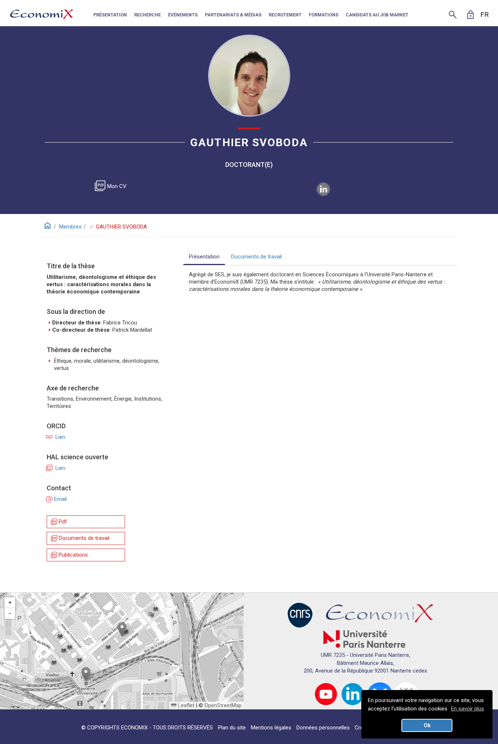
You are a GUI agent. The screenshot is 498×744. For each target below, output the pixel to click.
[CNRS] (300, 615)
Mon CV (112, 186)
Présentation (204, 256)
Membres (70, 226)
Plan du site (232, 727)
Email (57, 499)
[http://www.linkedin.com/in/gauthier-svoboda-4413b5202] (323, 189)
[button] (122, 629)
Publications (69, 555)
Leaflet (185, 705)
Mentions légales (271, 727)
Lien (56, 437)
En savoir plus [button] (467, 708)
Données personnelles (323, 727)
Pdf (58, 522)
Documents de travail (79, 538)
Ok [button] (427, 725)
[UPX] (364, 638)
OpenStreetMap (223, 705)
